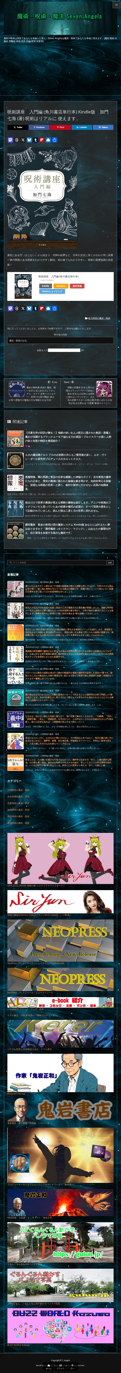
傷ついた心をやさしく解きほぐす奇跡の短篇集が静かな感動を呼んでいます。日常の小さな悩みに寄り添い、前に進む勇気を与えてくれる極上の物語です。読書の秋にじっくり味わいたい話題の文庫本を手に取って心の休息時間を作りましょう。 (69, 589)
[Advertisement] (60, 72)
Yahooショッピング (52, 291)
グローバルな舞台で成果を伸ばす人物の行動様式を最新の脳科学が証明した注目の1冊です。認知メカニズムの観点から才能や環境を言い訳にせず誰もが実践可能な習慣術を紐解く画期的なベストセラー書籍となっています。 (69, 675)
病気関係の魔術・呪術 (18, 809)
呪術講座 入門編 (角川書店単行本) (58, 276)
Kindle (45, 285)
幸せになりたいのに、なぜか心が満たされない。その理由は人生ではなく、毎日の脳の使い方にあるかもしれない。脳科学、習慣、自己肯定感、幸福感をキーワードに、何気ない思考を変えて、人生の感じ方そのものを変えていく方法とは (69, 740)
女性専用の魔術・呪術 (18, 796)
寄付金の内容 (60, 334)
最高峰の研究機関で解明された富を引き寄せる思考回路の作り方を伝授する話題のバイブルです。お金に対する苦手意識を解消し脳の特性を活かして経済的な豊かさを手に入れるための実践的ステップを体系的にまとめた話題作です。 (69, 654)
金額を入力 (42, 350)
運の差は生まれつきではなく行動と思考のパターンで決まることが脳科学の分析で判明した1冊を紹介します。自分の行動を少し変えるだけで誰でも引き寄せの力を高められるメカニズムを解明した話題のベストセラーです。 (69, 697)
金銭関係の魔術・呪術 (18, 822)
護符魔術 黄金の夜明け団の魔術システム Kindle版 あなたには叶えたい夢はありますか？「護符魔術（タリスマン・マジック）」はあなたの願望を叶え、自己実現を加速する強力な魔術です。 (68, 528)
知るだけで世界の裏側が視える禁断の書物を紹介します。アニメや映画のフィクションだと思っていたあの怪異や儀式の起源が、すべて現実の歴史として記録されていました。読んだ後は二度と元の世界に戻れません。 (68, 506)
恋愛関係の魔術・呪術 (18, 803)
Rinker (51, 280)
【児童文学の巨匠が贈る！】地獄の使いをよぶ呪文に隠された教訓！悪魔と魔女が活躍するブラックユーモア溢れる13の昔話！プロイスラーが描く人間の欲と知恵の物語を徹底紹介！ (68, 436)
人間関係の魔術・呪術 (18, 789)
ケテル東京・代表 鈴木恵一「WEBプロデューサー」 (33, 1015)
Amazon (61, 285)
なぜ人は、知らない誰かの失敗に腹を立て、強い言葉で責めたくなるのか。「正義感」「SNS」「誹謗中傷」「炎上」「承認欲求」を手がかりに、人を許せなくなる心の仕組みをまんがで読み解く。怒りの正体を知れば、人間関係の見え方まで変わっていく (69, 719)
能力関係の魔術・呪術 (99, 318)
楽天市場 (77, 285)
